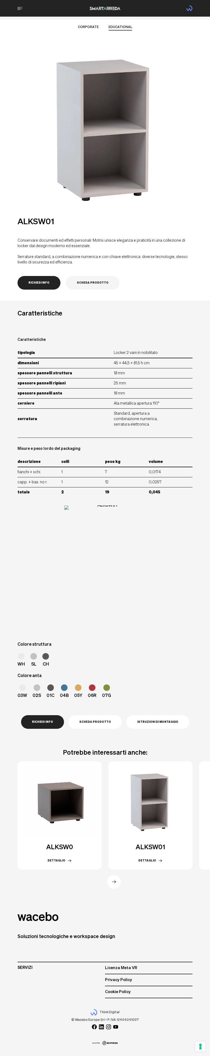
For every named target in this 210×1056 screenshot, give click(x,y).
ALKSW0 (59, 847)
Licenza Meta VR (121, 968)
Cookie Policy (118, 992)
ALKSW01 (150, 847)
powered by (96, 1043)
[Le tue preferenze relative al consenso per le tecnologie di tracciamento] (200, 1046)
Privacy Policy (118, 980)
